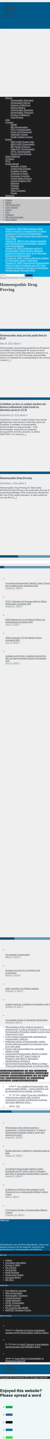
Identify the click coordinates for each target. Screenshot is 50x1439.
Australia (15, 188)
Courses (9, 122)
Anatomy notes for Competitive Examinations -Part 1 (27, 1004)
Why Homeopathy (13, 1293)
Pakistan (15, 186)
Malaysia (15, 183)
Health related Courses (22, 137)
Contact (9, 15)
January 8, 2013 (13, 1022)
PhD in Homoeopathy (21, 130)
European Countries (20, 176)
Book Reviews (12, 1272)
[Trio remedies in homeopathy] (10, 950)
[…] (9, 360)
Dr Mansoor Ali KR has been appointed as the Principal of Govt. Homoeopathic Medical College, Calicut (26, 1191)
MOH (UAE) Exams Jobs (22, 142)
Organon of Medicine (20, 105)
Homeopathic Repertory (22, 110)
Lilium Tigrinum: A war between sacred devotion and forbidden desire (27, 1345)
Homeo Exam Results (21, 154)
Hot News (10, 6)
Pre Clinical (10, 1268)
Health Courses (12, 1305)
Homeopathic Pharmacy (22, 112)
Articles (8, 98)
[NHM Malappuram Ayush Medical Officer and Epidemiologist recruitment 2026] (10, 615)
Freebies (9, 215)
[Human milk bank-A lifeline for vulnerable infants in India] (10, 1146)
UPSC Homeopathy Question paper (25, 1081)
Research (10, 195)
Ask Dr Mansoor (13, 1370)
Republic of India (19, 166)
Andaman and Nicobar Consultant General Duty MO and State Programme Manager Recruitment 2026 (25, 658)
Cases (8, 210)
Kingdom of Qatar (19, 171)
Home (8, 3)
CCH (26, 1071)
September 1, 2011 (9, 483)
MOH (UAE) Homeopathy (23, 144)
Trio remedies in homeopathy (17, 954)
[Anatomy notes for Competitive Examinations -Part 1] (10, 999)
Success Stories (13, 1277)
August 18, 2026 (13, 1155)
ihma (39, 1076)
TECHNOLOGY (12, 205)
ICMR (35, 1076)
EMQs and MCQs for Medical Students (22, 988)
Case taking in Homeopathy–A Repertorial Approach (24, 1359)
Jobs (7, 120)
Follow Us (10, 13)
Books (8, 202)
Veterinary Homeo (19, 134)
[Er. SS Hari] (8, 1340)
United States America (21, 178)
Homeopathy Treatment (16, 1295)
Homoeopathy (29, 1073)
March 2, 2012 (12, 957)
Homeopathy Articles (20, 103)
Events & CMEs (12, 1265)
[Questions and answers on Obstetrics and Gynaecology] (10, 966)
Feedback (10, 1373)
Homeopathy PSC (17, 1073)
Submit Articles (12, 10)
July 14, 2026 (11, 624)
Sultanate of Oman (19, 173)
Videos (8, 200)
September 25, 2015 (9, 415)
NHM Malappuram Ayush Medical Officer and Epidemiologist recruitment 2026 (25, 620)
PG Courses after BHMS (16, 1308)
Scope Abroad (12, 164)
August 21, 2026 (13, 1137)
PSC (28, 1078)
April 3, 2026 (11, 1197)
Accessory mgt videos (15, 1263)
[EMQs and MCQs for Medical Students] (10, 984)
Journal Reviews (13, 1298)
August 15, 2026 (13, 1176)
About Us (9, 1365)
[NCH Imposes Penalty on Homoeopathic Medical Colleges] (10, 1205)
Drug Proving (17, 117)
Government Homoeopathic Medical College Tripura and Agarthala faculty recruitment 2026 (27, 584)
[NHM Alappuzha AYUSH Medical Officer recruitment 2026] (10, 633)
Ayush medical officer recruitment (12, 1071)
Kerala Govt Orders (14, 1275)
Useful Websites (13, 1300)
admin (16, 343)
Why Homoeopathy (14, 217)
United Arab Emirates (21, 169)
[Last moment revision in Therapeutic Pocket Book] (10, 1015)
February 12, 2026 (14, 1215)
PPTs (7, 161)
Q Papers (9, 159)
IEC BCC (9, 1280)
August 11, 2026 (13, 588)
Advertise (9, 1368)
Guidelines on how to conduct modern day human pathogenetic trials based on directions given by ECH (23, 406)
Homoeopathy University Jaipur (21, 1076)
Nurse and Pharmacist (21, 132)
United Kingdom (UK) (21, 181)
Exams (8, 139)
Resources (10, 8)
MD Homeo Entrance (21, 147)
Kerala (14, 193)
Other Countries (18, 191)
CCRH (31, 1071)
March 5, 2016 (12, 975)
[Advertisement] (25, 68)
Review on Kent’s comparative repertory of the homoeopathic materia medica (27, 1331)
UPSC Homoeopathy (21, 152)
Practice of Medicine (20, 115)
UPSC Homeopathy (14, 1303)
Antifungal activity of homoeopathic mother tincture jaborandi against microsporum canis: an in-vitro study (26, 1044)
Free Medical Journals (15, 1291)
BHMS (14, 125)
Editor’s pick (6, 1111)
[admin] (8, 1354)
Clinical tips (10, 1270)
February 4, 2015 (13, 991)
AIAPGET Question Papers (18, 1310)
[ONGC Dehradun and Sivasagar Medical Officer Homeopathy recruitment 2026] (10, 597)
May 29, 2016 (6, 343)
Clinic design (11, 207)
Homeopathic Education (22, 100)
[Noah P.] (8, 1326)
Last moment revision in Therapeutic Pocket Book (26, 1020)
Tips (7, 212)
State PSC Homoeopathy (23, 149)
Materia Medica (18, 108)
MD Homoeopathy (19, 127)
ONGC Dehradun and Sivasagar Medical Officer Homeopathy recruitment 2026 (26, 602)
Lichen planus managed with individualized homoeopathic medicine (25, 1038)
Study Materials (12, 156)
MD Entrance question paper (15, 1078)
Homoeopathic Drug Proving (16, 477)
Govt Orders (11, 220)
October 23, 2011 (13, 1007)
